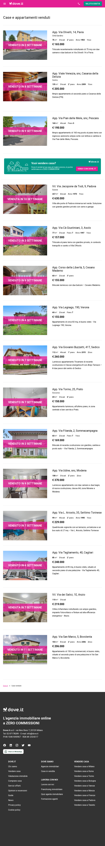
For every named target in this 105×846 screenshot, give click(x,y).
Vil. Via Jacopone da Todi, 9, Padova (74, 186)
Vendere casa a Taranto (84, 805)
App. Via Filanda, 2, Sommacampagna (74, 430)
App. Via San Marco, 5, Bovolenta (72, 636)
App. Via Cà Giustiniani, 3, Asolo (71, 227)
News (10, 800)
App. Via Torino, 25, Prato (67, 389)
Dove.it (5, 686)
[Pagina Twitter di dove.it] (23, 746)
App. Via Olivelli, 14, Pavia (68, 32)
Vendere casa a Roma (84, 771)
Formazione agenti (49, 799)
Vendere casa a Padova (84, 800)
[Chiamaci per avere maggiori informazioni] (79, 3)
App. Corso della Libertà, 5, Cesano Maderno (73, 269)
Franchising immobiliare (51, 789)
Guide (10, 795)
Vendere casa (14, 771)
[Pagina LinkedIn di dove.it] (10, 746)
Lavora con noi (47, 784)
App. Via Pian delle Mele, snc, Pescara (75, 118)
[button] (93, 3)
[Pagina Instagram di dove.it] (16, 746)
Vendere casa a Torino (84, 776)
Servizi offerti (14, 786)
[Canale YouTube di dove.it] (29, 746)
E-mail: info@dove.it (29, 733)
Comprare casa (15, 781)
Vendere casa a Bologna (85, 781)
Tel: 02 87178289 (11, 733)
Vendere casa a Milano (84, 766)
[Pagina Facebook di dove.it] (4, 746)
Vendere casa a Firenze (84, 795)
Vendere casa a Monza (84, 790)
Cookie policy (14, 810)
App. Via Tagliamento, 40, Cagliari (72, 552)
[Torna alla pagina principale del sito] (16, 3)
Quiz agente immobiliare (52, 794)
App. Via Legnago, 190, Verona (70, 307)
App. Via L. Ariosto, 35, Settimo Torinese (77, 512)
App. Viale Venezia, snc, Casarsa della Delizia (75, 75)
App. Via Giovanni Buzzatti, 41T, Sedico (76, 347)
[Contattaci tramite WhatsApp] (13, 753)
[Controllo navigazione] (4, 3)
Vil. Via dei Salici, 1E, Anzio (68, 594)
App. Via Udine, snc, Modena (69, 470)
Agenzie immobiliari (50, 766)
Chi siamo (12, 766)
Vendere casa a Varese (84, 786)
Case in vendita (48, 771)
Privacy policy (14, 805)
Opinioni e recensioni (17, 790)
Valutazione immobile (18, 776)
